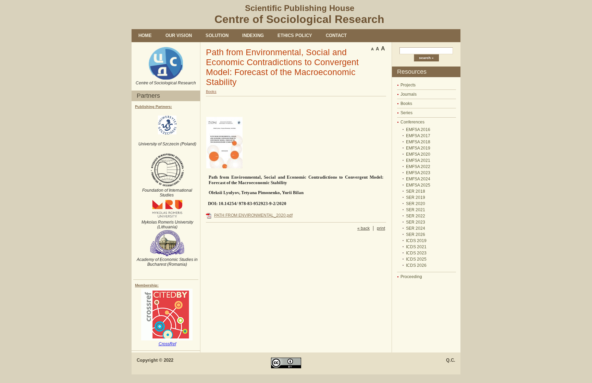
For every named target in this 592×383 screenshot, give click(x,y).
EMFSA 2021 (418, 160)
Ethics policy (295, 35)
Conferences (412, 122)
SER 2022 (415, 216)
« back (363, 228)
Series (406, 112)
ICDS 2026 (416, 265)
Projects (408, 85)
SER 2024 (415, 228)
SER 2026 (415, 234)
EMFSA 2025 (418, 185)
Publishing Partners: (153, 107)
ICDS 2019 (416, 240)
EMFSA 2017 (418, 135)
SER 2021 (415, 209)
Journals (408, 94)
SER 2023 (415, 222)
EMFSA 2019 (418, 148)
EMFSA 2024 (418, 179)
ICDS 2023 (416, 253)
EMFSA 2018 (418, 142)
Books (406, 103)
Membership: (147, 285)
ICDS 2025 (416, 259)
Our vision (178, 35)
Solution (217, 35)
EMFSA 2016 (418, 129)
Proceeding (411, 276)
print (381, 228)
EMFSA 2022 (418, 166)
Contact (336, 35)
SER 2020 (415, 203)
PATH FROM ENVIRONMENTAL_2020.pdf (253, 215)
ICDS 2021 (416, 246)
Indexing (253, 35)
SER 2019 (415, 197)
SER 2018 (415, 191)
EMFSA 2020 (418, 154)
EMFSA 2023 (418, 172)
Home (145, 35)
